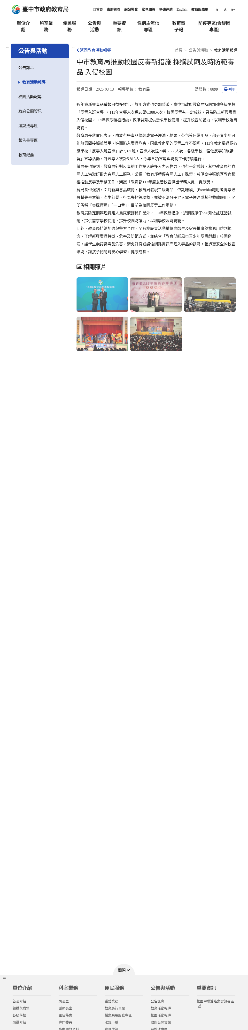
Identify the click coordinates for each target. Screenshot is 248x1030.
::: (7, 46)
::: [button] (4, 977)
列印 (231, 89)
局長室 (64, 1001)
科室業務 (46, 26)
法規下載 (111, 1022)
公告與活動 (94, 26)
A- (217, 9)
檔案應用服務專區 (118, 1015)
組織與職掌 (21, 1008)
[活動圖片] (102, 294)
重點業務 (111, 1001)
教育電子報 (178, 26)
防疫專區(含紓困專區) (214, 26)
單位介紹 (23, 26)
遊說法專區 (28, 126)
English (182, 9)
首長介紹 (19, 1001)
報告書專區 (28, 140)
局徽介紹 (19, 1022)
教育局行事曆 (115, 1008)
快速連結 (166, 9)
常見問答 (148, 9)
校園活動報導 (30, 97)
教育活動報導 (34, 82)
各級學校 (19, 1015)
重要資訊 (119, 26)
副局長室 (65, 1008)
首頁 (179, 50)
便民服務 (69, 26)
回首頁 (98, 9)
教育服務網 (199, 9)
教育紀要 (26, 155)
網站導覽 (131, 9)
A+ (233, 9)
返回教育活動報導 (95, 50)
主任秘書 (65, 1015)
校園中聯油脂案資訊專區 (215, 1001)
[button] (124, 969)
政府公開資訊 (30, 111)
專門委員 (65, 1022)
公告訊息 (26, 68)
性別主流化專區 (148, 26)
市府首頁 (113, 9)
